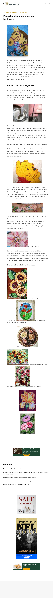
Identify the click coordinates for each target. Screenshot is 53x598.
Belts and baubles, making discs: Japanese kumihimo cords (16, 484)
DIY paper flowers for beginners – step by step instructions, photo (17, 468)
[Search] (49, 3)
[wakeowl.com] (12, 4)
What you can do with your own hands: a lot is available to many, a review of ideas (21, 481)
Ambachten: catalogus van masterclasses (15, 12)
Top (27, 595)
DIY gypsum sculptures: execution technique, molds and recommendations (19, 477)
